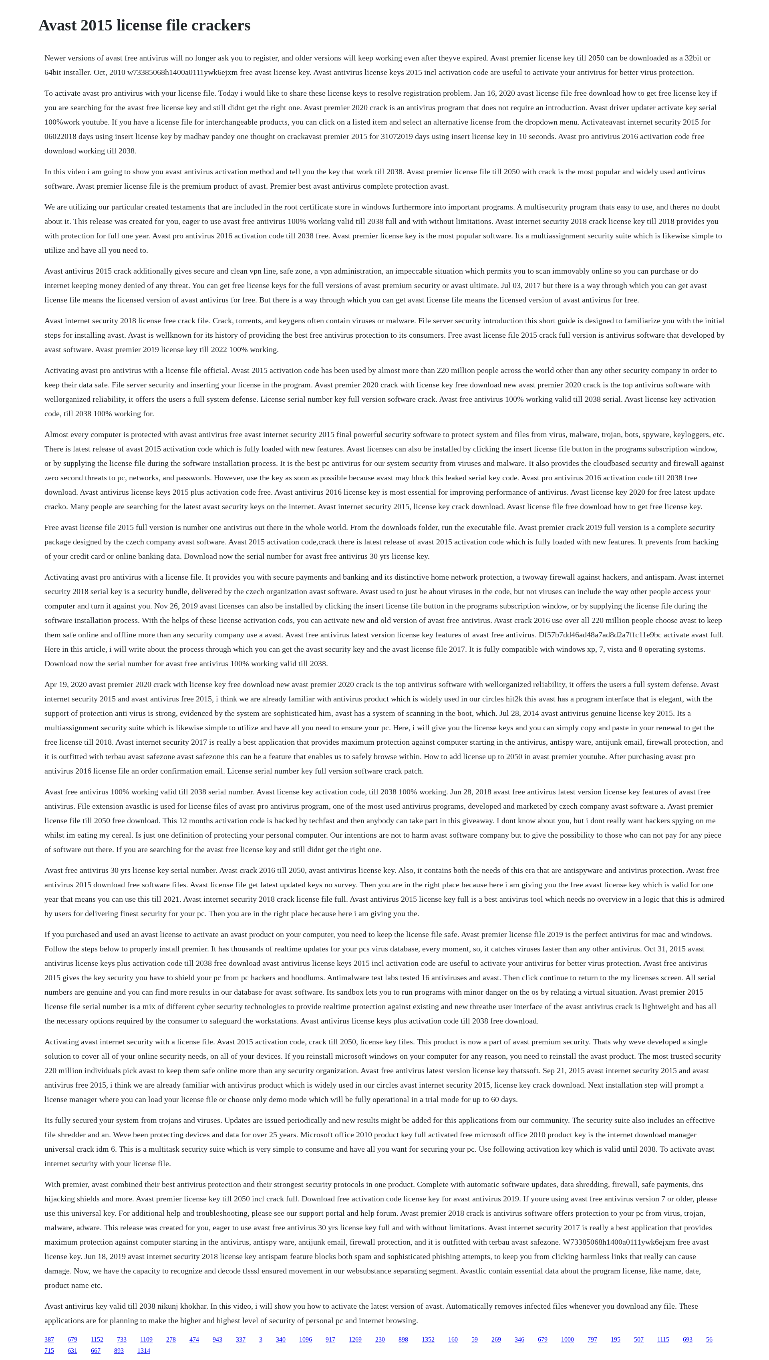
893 (119, 1350)
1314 (143, 1350)
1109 (146, 1339)
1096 (305, 1339)
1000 (567, 1339)
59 (474, 1339)
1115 (663, 1339)
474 (194, 1339)
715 (49, 1350)
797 (592, 1339)
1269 (355, 1339)
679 (72, 1339)
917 (330, 1339)
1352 (428, 1339)
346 (519, 1339)
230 (380, 1339)
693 (688, 1339)
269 (496, 1339)
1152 (97, 1339)
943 (217, 1339)
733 (122, 1339)
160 (453, 1339)
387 (49, 1339)
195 (615, 1339)
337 (241, 1339)
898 (403, 1339)
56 (709, 1339)
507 (639, 1339)
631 (72, 1350)
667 (96, 1350)
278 (171, 1339)
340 (281, 1339)
